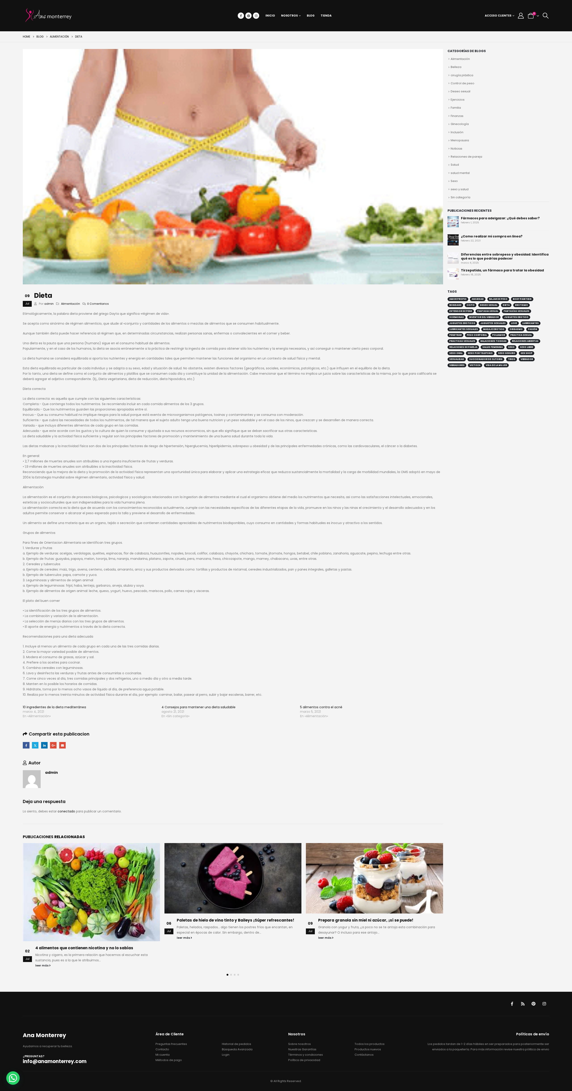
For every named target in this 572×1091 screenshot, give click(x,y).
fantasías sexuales (516, 311)
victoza (475, 365)
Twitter (35, 745)
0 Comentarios (98, 304)
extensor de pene (460, 311)
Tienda (326, 15)
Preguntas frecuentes (171, 1016)
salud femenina (492, 347)
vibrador (527, 359)
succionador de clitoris (486, 359)
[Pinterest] (248, 16)
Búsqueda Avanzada (237, 1021)
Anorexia (327, 920)
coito (471, 305)
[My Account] (520, 16)
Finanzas (457, 116)
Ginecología (460, 124)
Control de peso (462, 83)
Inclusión (457, 132)
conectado (66, 811)
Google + (53, 745)
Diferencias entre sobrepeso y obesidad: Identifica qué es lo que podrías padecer (505, 256)
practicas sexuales (462, 341)
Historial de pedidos (236, 1016)
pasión (532, 329)
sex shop (526, 353)
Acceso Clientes (498, 15)
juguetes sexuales (493, 323)
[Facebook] (241, 16)
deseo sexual (488, 305)
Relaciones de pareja (466, 156)
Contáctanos (364, 1027)
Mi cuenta (163, 1027)
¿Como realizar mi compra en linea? (491, 236)
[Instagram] (256, 16)
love (514, 323)
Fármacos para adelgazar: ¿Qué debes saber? (500, 218)
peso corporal (477, 335)
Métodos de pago (169, 1032)
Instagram (544, 976)
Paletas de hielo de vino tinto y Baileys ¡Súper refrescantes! (94, 920)
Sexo (454, 181)
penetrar (455, 335)
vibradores (457, 365)
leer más (42, 938)
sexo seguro (506, 353)
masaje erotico (493, 329)
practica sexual (521, 335)
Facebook (26, 745)
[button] (545, 16)
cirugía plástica (462, 75)
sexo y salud (460, 189)
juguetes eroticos (462, 323)
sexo (511, 347)
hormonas (456, 317)
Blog (311, 15)
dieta (506, 305)
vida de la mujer (496, 365)
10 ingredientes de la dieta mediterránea (54, 707)
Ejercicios (458, 99)
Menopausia (460, 140)
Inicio (270, 15)
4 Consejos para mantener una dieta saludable (199, 707)
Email (62, 745)
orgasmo (516, 329)
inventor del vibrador (484, 317)
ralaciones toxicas (493, 341)
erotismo (521, 305)
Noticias (456, 148)
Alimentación (70, 304)
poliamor (498, 335)
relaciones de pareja (463, 347)
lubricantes (530, 323)
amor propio (458, 299)
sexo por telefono (480, 353)
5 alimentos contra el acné (321, 707)
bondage (455, 305)
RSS (522, 976)
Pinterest (533, 976)
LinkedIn (44, 745)
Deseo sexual (460, 91)
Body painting (522, 299)
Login (225, 1027)
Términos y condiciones (305, 1027)
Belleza (456, 67)
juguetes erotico (516, 317)
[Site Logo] (48, 16)
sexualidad (456, 359)
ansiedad (478, 299)
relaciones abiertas (525, 341)
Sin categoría (460, 197)
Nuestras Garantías (302, 1021)
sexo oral (456, 353)
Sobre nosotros (299, 1016)
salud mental (460, 173)
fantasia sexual (487, 311)
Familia (456, 108)
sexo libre (526, 347)
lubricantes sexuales (463, 329)
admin (49, 304)
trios (511, 359)
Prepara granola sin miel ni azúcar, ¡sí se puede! (224, 920)
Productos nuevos (368, 1021)
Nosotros (289, 15)
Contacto (162, 1021)
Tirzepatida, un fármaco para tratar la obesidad (502, 270)
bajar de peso (498, 299)
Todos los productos (370, 1016)
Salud (455, 165)
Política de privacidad (304, 1032)
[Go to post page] (91, 878)
